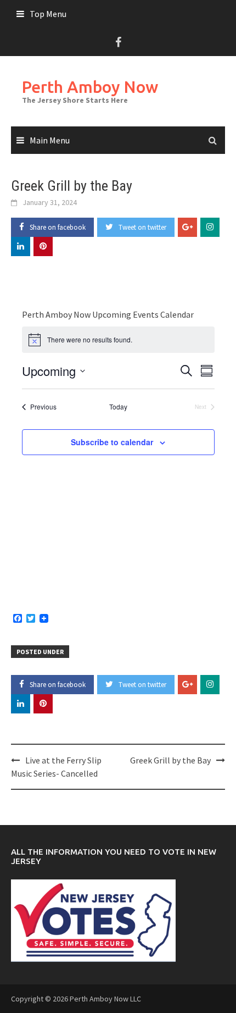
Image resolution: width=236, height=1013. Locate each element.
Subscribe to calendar (112, 441)
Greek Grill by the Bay (170, 760)
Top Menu (48, 13)
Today (118, 406)
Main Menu (50, 140)
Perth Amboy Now (90, 87)
